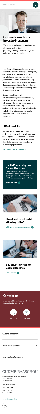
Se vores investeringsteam (14, 149)
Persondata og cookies (9, 399)
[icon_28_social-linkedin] (4, 405)
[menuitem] (8, 4)
